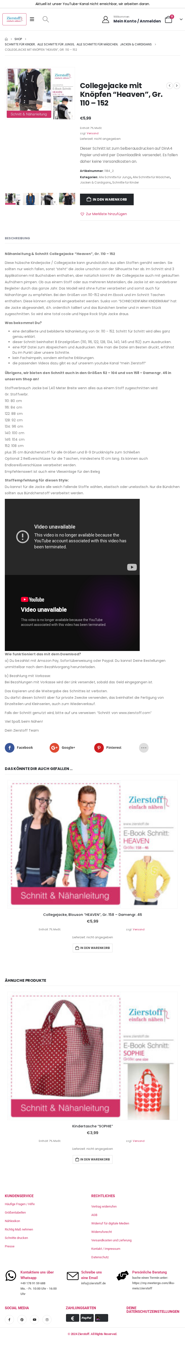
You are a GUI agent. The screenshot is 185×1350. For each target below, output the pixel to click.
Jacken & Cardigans (95, 182)
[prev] (169, 85)
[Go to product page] (92, 844)
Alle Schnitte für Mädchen (151, 177)
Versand (93, 133)
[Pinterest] (21, 1319)
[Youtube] (34, 1319)
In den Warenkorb (110, 199)
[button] (45, 19)
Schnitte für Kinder (125, 182)
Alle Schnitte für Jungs (115, 177)
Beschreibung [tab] (17, 238)
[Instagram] (47, 1319)
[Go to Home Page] (6, 39)
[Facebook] (9, 1319)
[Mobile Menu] (33, 19)
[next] (176, 85)
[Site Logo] (14, 19)
